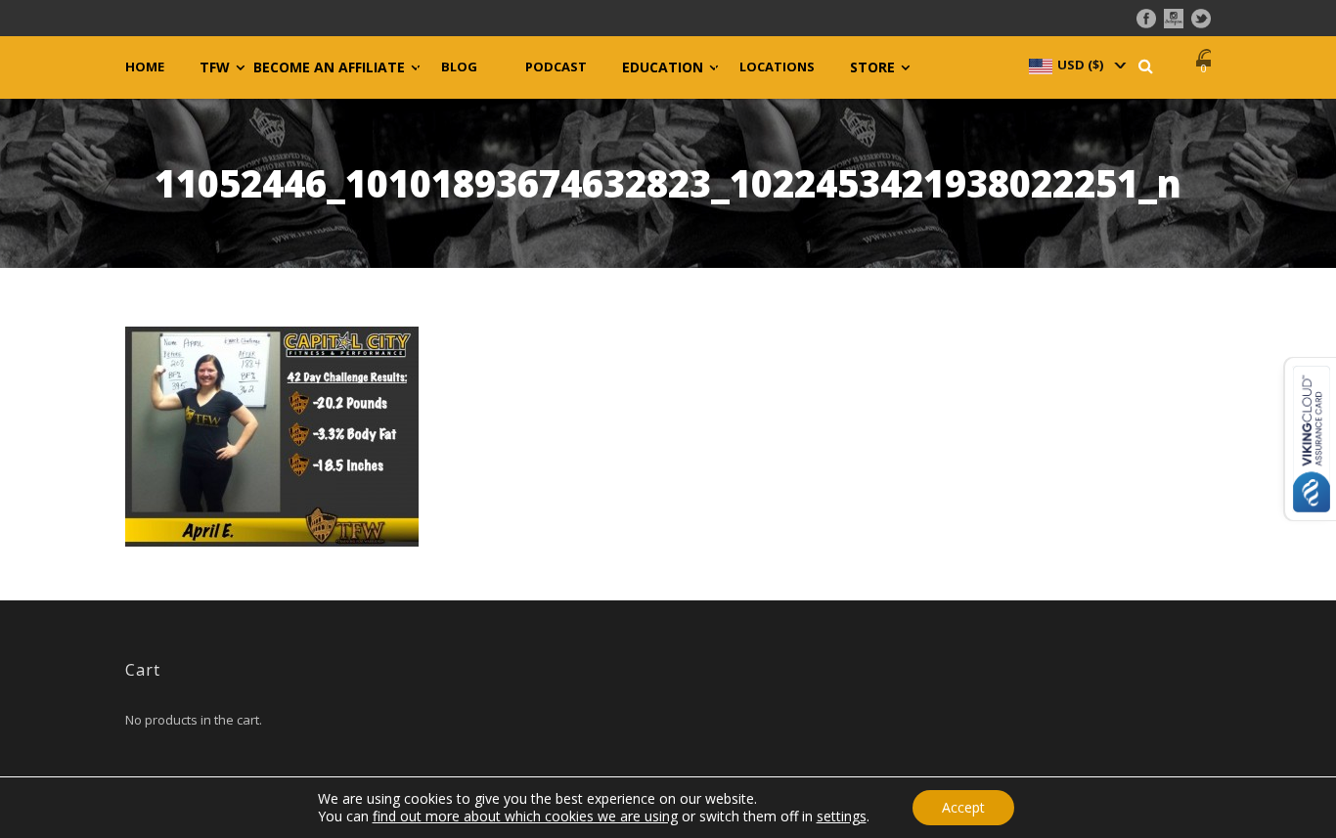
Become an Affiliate (329, 67)
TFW (215, 67)
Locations (777, 67)
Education (662, 67)
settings (842, 816)
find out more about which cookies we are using (525, 816)
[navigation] (1076, 64)
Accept (963, 807)
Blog (459, 67)
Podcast (556, 67)
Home (144, 67)
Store (872, 67)
